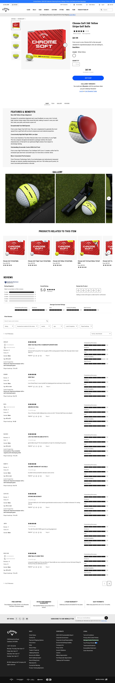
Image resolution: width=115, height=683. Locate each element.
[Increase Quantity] (78, 64)
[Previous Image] (26, 45)
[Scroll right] (109, 198)
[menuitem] (64, 4)
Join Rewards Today (91, 91)
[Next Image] (65, 45)
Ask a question (86, 33)
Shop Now (72, 1)
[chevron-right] (109, 252)
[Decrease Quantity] (74, 64)
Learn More (72, 14)
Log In (81, 91)
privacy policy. (104, 620)
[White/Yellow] (74, 55)
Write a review (77, 33)
